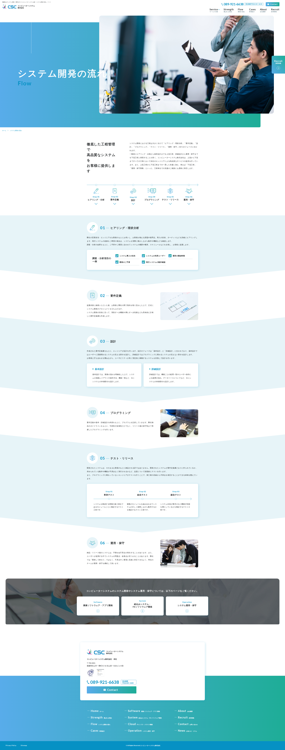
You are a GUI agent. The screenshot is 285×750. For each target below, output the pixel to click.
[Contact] (272, 4)
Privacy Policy (11, 745)
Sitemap (24, 745)
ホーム (4, 130)
